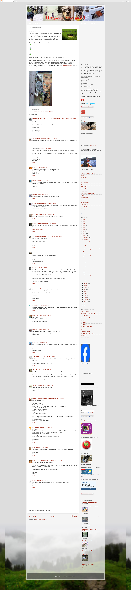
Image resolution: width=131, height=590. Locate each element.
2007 (83, 306)
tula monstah (35, 427)
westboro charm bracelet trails (88, 313)
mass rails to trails (85, 311)
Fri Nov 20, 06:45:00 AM (42, 180)
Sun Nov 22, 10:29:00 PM (46, 427)
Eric (33, 267)
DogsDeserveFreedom (38, 223)
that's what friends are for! (89, 277)
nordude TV (93, 145)
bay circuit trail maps (86, 317)
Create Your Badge (84, 363)
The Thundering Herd (87, 550)
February (86, 299)
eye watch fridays (49, 111)
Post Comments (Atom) (41, 519)
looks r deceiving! (87, 247)
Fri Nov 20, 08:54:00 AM (48, 214)
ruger (82, 184)
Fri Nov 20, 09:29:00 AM (50, 223)
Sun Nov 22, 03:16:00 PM (45, 369)
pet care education (85, 339)
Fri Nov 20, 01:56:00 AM (45, 148)
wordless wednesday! (88, 259)
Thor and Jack (36, 385)
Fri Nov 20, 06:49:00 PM (41, 267)
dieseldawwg (84, 200)
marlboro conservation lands (87, 333)
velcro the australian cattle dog (88, 173)
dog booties (83, 322)
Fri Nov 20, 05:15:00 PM (50, 252)
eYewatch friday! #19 (88, 255)
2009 (83, 235)
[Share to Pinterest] (38, 109)
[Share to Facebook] (37, 109)
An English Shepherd (37, 288)
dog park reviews (87, 245)
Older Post (73, 516)
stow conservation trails (86, 326)
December (86, 237)
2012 (83, 229)
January (86, 301)
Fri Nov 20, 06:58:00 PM (50, 288)
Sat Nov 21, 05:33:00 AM (42, 342)
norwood (83, 189)
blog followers (36, 111)
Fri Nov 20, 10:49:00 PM (45, 315)
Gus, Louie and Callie (38, 252)
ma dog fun (83, 335)
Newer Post (32, 516)
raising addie (84, 186)
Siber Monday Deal (87, 241)
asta (82, 208)
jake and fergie (84, 197)
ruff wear (83, 320)
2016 (83, 221)
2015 (83, 223)
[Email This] (32, 109)
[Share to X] (35, 109)
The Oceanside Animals (38, 138)
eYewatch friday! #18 (88, 275)
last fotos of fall (86, 281)
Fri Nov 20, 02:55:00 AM (41, 167)
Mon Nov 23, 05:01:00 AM (41, 447)
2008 (83, 304)
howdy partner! (86, 279)
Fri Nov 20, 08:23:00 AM (42, 194)
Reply (33, 134)
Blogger (74, 576)
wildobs (82, 329)
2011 (83, 231)
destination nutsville (88, 253)
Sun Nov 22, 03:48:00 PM (46, 385)
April (85, 295)
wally (82, 171)
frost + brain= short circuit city (90, 257)
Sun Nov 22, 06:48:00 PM (58, 398)
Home (53, 516)
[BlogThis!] (34, 109)
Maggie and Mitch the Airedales (90, 506)
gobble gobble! (86, 251)
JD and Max (35, 369)
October (86, 283)
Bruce (33, 480)
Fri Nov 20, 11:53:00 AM (56, 236)
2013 (83, 227)
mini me (85, 265)
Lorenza (34, 329)
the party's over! (87, 243)
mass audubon (84, 318)
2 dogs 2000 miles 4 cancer (87, 210)
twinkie (82, 175)
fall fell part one (87, 273)
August (85, 287)
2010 (83, 233)
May (85, 293)
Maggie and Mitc (67, 65)
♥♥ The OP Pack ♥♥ (37, 356)
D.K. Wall (34, 305)
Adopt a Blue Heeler (85, 328)
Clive (33, 447)
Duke (33, 342)
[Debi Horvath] (85, 362)
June (85, 291)
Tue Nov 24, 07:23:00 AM (42, 480)
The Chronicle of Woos (88, 540)
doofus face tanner (85, 199)
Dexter (34, 180)
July (85, 289)
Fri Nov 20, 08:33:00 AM (51, 203)
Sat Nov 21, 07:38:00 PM (49, 356)
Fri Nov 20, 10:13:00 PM (43, 305)
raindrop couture (87, 263)
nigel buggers (84, 191)
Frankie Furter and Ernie (38, 203)
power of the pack (87, 269)
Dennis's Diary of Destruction (89, 502)
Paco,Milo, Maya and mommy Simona (42, 398)
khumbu (83, 195)
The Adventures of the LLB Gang (41, 236)
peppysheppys (84, 188)
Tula (83, 567)
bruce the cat (84, 206)
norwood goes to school (89, 261)
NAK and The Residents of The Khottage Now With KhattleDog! (48, 118)
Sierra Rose (35, 315)
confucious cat (84, 204)
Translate (92, 412)
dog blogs (42, 111)
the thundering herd (85, 180)
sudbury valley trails (85, 331)
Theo (82, 179)
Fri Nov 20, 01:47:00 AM (51, 138)
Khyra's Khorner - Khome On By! (90, 516)
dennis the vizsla (85, 202)
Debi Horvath (83, 342)
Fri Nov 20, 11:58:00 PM (43, 329)
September (86, 285)
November (86, 239)
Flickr (82, 100)
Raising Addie (85, 554)
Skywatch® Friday (87, 526)
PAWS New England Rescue (87, 69)
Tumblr (82, 97)
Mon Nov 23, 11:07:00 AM (56, 460)
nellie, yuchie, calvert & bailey (88, 193)
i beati (34, 194)
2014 (83, 225)
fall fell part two (86, 271)
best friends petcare (85, 337)
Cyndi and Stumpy (37, 214)
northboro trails (84, 315)
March (85, 297)
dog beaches (84, 324)
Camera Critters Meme (88, 564)
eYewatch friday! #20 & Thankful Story (92, 249)
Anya (33, 167)
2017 (83, 219)
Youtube (83, 102)
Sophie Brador (84, 182)
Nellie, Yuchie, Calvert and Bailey (40, 460)
